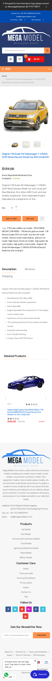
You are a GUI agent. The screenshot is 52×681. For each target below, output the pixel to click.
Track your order (26, 573)
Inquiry (26, 587)
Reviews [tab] (30, 269)
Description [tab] (9, 269)
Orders (26, 569)
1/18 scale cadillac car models (19, 228)
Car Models (26, 529)
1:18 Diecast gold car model (32, 231)
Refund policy (39, 655)
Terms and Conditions (26, 578)
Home (4, 76)
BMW (9, 404)
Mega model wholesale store (20, 175)
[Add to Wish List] (42, 218)
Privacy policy (26, 583)
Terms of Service (23, 655)
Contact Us (26, 592)
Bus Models (26, 534)
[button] (32, 404)
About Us (9, 652)
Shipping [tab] (7, 276)
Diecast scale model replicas (21, 238)
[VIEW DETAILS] (26, 419)
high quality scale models (24, 244)
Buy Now (30, 219)
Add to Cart (11, 219)
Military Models (26, 557)
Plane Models (26, 553)
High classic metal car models (21, 241)
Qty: (4, 208)
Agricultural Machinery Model (26, 548)
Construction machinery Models (26, 539)
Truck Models (26, 543)
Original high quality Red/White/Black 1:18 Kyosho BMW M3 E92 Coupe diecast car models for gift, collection (25, 412)
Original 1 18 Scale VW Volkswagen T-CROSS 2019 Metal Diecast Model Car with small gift (24, 247)
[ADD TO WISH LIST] (32, 419)
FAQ (26, 597)
